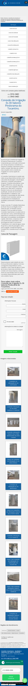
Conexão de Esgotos (13, 49)
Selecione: (4, 630)
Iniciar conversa (11, 677)
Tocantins (21, 633)
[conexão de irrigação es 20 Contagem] (13, 371)
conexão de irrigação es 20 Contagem (13, 383)
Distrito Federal (11, 630)
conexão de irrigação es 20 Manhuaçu (13, 486)
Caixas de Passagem (13, 37)
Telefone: (23, 314)
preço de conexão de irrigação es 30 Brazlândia (13, 461)
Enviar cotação (13, 351)
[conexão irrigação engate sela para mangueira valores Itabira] (13, 422)
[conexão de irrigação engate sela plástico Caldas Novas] (13, 603)
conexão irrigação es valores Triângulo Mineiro (13, 408)
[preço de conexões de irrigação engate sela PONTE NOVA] (13, 500)
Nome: (24, 304)
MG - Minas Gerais (6, 633)
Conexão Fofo (13, 53)
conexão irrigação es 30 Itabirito (13, 536)
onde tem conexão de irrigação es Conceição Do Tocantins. (13, 562)
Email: (24, 309)
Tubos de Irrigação (13, 86)
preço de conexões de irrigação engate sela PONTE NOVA (13, 512)
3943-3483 (18, 3)
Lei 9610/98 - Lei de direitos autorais (13, 647)
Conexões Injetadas (13, 70)
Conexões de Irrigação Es (13, 61)
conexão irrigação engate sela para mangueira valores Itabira (13, 435)
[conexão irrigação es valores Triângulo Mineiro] (13, 397)
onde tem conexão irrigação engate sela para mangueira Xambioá (13, 589)
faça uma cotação (12, 291)
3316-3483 (12, 3)
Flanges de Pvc (13, 82)
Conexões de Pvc (13, 65)
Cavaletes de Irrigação (13, 45)
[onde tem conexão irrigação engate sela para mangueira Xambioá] (13, 576)
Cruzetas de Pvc (13, 78)
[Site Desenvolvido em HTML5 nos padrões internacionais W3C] (12, 684)
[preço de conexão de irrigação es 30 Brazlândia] (13, 449)
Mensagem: (20, 329)
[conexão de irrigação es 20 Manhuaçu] (13, 475)
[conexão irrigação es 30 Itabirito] (13, 525)
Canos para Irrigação (13, 41)
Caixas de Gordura (13, 32)
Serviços (13, 25)
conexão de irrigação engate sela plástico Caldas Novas (13, 616)
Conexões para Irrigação (13, 74)
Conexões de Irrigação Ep (13, 57)
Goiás (17, 630)
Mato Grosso (15, 633)
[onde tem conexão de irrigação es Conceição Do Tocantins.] (13, 549)
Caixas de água (13, 28)
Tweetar (4, 114)
